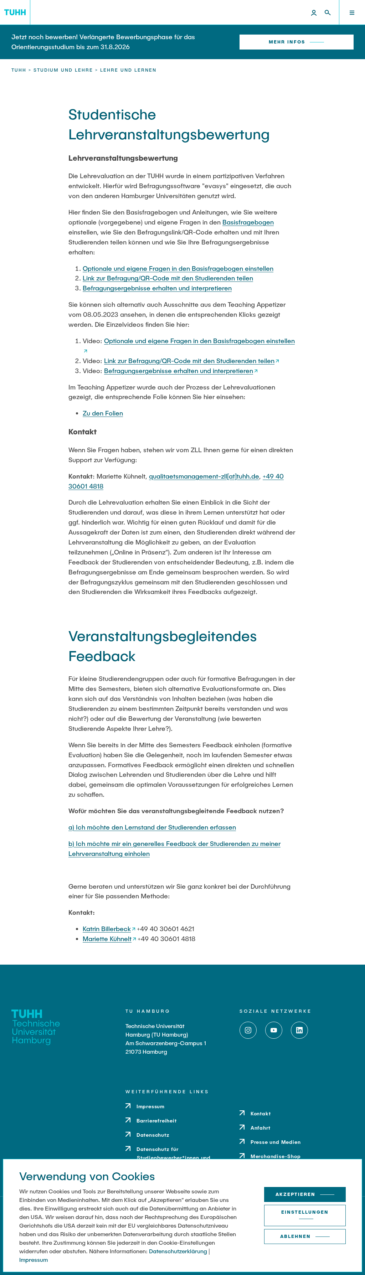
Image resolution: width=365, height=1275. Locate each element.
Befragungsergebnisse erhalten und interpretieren (157, 288)
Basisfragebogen (248, 222)
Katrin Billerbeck (107, 929)
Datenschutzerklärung (178, 1251)
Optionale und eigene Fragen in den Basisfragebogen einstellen (178, 268)
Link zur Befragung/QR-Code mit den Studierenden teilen (168, 278)
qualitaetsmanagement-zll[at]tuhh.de (204, 476)
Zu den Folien (103, 413)
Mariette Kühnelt (107, 939)
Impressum (33, 1259)
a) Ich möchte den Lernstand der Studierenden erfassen (152, 827)
